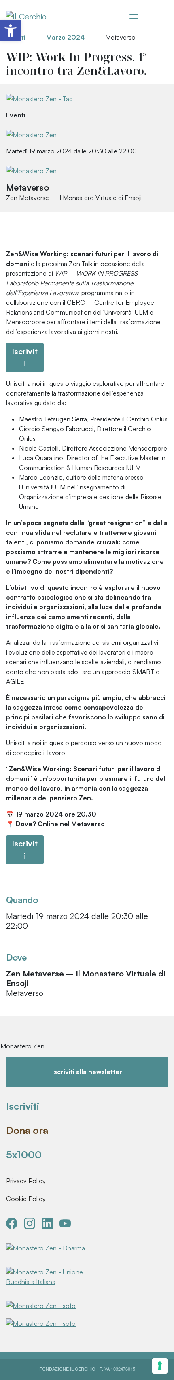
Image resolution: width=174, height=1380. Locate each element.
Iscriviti (22, 1106)
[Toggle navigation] (134, 16)
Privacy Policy (26, 1181)
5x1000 (24, 1154)
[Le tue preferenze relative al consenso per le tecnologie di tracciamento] (160, 1366)
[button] (10, 30)
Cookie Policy (26, 1199)
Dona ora (27, 1130)
